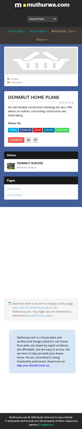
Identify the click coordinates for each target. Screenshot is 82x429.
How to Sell (37, 31)
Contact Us (46, 424)
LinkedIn (48, 129)
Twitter (13, 129)
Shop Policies (15, 195)
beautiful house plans (39, 315)
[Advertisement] (41, 258)
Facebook (25, 129)
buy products (45, 307)
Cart (65, 31)
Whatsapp (62, 129)
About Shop (14, 188)
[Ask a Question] (28, 140)
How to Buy (15, 31)
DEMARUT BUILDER (30, 163)
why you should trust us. (33, 365)
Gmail (38, 129)
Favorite (16, 140)
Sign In (41, 39)
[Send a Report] (35, 140)
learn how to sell (22, 307)
